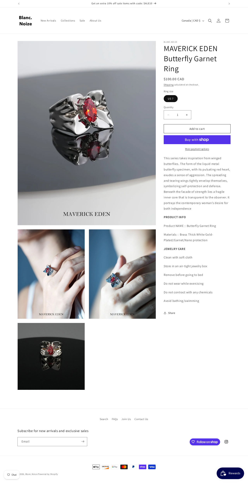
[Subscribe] (82, 441)
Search (104, 419)
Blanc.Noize (31, 474)
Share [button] (171, 313)
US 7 (171, 98)
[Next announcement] (229, 3)
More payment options (197, 148)
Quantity (168, 107)
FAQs (115, 419)
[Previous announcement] (19, 3)
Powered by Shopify (48, 474)
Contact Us (141, 419)
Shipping (169, 84)
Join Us (126, 419)
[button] (210, 20)
